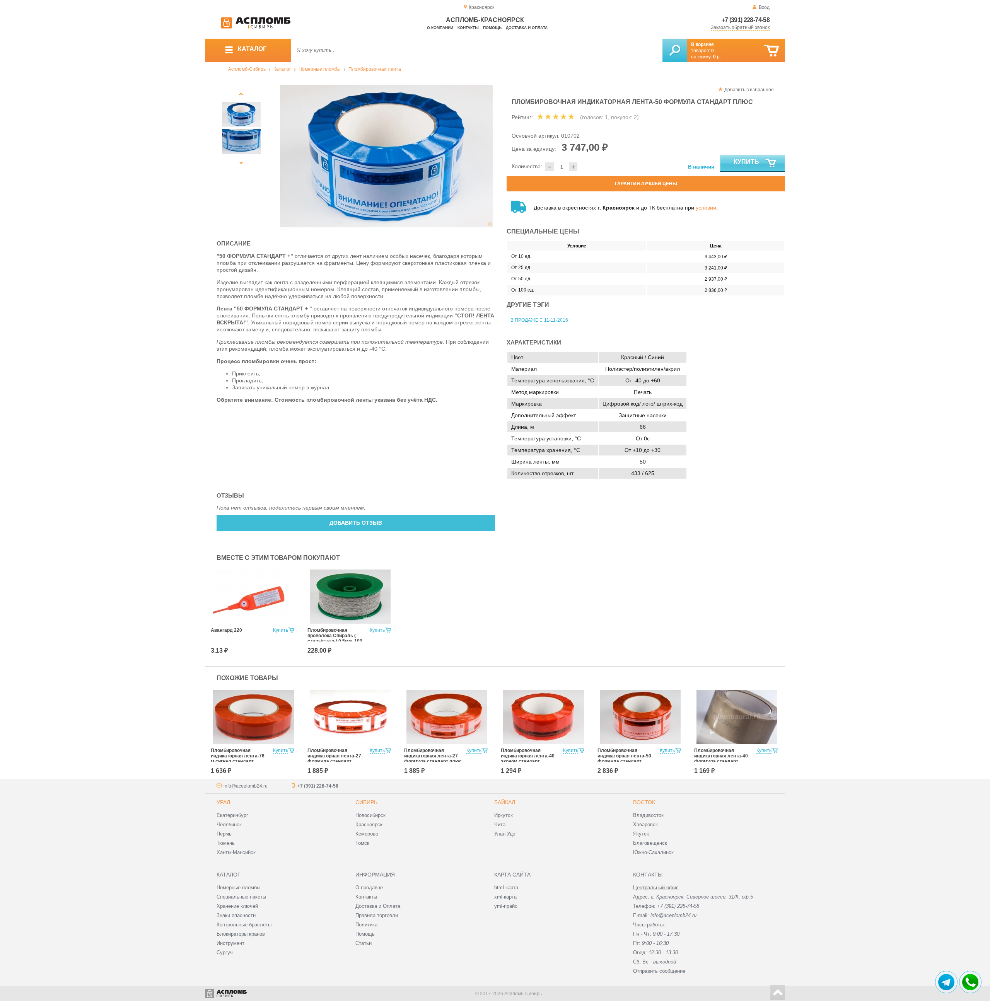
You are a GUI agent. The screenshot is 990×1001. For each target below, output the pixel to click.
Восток (644, 802)
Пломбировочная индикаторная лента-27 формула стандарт (334, 756)
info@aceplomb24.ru (246, 786)
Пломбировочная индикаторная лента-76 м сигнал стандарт (238, 756)
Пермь (224, 834)
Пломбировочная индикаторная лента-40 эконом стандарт (528, 756)
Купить (746, 162)
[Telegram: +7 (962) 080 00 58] (946, 982)
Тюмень (226, 843)
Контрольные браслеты (244, 925)
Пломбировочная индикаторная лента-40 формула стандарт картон (721, 758)
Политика (366, 925)
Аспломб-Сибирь (247, 69)
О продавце (369, 887)
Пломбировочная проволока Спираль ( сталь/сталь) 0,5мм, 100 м (334, 638)
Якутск (641, 834)
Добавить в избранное (749, 89)
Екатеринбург (232, 815)
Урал (223, 802)
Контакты (468, 28)
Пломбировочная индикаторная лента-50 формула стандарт (624, 756)
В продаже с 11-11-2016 (539, 320)
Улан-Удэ (504, 834)
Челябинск (229, 824)
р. (717, 57)
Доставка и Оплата (377, 906)
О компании (440, 28)
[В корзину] (771, 51)
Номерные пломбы (320, 69)
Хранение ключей (237, 906)
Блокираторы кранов (241, 934)
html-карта (506, 887)
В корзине (702, 44)
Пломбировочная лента (374, 69)
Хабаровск (645, 824)
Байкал (504, 802)
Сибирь (366, 802)
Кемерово (366, 834)
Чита (499, 824)
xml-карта (505, 897)
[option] (386, 156)
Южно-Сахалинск (653, 852)
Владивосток (648, 815)
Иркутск (503, 815)
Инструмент (230, 943)
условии (706, 208)
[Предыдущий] (241, 93)
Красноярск (368, 824)
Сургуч (225, 952)
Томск (362, 843)
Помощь (492, 28)
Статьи (363, 943)
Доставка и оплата (527, 28)
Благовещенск (650, 843)
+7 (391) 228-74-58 (746, 20)
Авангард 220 (226, 630)
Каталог (282, 69)
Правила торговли (376, 915)
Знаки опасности (236, 915)
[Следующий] (241, 162)
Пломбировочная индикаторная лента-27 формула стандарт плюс (433, 756)
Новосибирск (370, 815)
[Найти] (674, 50)
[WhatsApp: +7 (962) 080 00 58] (970, 982)
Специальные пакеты (241, 897)
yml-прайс (505, 906)
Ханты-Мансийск (236, 852)
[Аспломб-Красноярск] (255, 27)
